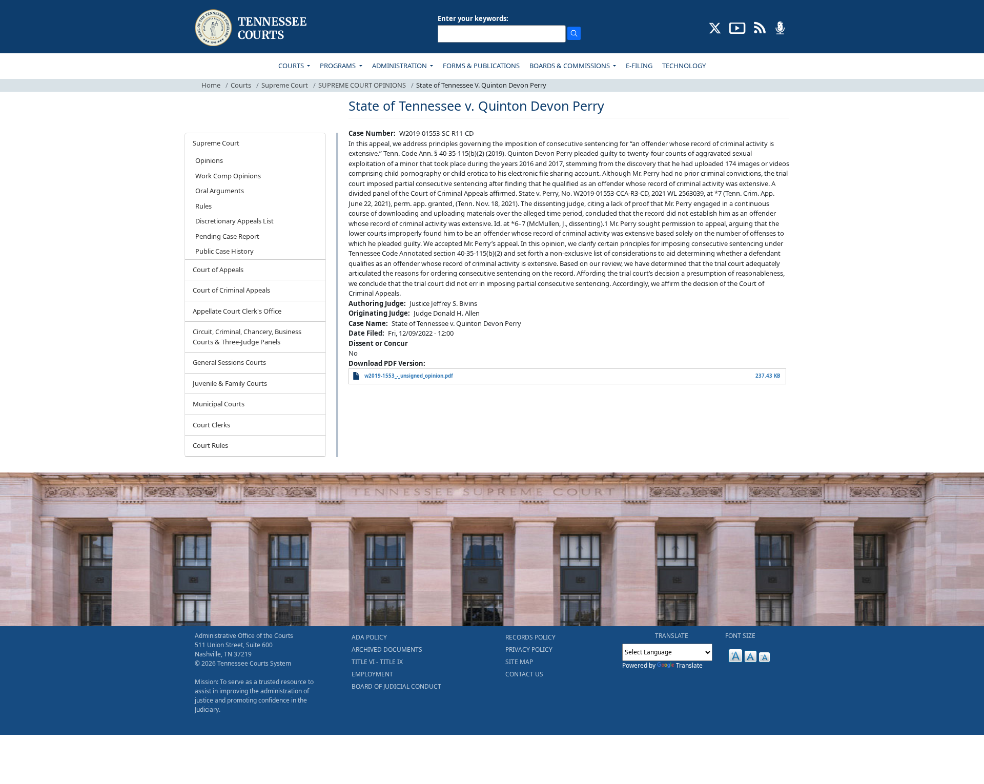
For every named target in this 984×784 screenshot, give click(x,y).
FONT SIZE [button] (740, 635)
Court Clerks (211, 424)
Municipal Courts (218, 403)
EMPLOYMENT (372, 674)
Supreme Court (284, 85)
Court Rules (210, 445)
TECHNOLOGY (684, 65)
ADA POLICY (369, 637)
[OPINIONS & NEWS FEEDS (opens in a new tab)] (759, 27)
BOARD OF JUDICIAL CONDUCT (396, 686)
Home (210, 85)
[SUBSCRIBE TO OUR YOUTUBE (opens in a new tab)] (737, 27)
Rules (203, 206)
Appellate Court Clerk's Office (237, 311)
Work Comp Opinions (228, 175)
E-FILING (639, 65)
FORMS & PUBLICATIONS (481, 65)
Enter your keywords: (473, 18)
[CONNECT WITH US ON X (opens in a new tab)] (715, 27)
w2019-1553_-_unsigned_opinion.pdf (408, 376)
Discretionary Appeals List (234, 220)
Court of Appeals (218, 269)
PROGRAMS (338, 65)
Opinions (209, 160)
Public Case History (224, 251)
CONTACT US (524, 674)
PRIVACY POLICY (528, 649)
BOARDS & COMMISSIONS (570, 65)
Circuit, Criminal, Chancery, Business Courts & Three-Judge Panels (247, 336)
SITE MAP (519, 661)
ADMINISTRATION (400, 65)
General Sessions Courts (229, 362)
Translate (689, 665)
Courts (241, 85)
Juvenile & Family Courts (230, 383)
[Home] (252, 28)
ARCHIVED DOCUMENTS (387, 649)
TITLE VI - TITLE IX (377, 661)
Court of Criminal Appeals (231, 290)
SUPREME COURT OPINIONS (362, 85)
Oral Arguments (219, 190)
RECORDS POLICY (530, 637)
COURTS (291, 65)
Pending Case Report (227, 236)
